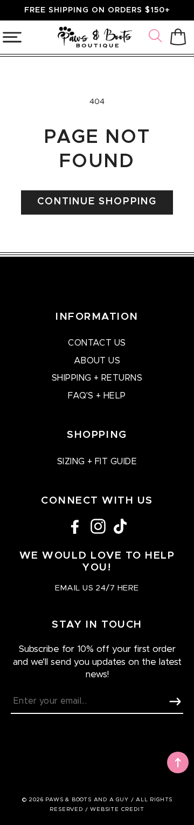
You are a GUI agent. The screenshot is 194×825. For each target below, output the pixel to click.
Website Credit (117, 809)
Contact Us (97, 343)
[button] (157, 37)
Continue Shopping (97, 202)
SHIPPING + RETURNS (97, 378)
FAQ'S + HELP (97, 395)
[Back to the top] (178, 762)
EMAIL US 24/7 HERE (96, 588)
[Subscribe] (175, 701)
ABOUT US (97, 360)
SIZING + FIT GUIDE (97, 461)
